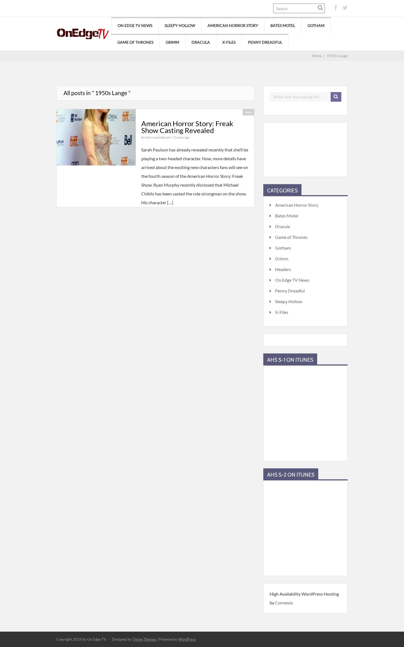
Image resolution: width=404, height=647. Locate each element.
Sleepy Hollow (180, 25)
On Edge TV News (135, 25)
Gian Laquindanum (158, 137)
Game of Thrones (135, 42)
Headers (283, 269)
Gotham (316, 25)
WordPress (187, 639)
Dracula (201, 42)
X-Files (229, 42)
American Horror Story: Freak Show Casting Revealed (187, 127)
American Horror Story (232, 25)
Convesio (284, 602)
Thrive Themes (144, 639)
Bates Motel (282, 25)
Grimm (172, 42)
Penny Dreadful (265, 42)
